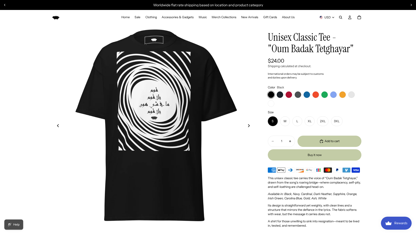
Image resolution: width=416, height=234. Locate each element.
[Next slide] (411, 5)
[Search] (340, 17)
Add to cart (332, 141)
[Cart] (359, 17)
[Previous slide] (5, 5)
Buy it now (315, 155)
